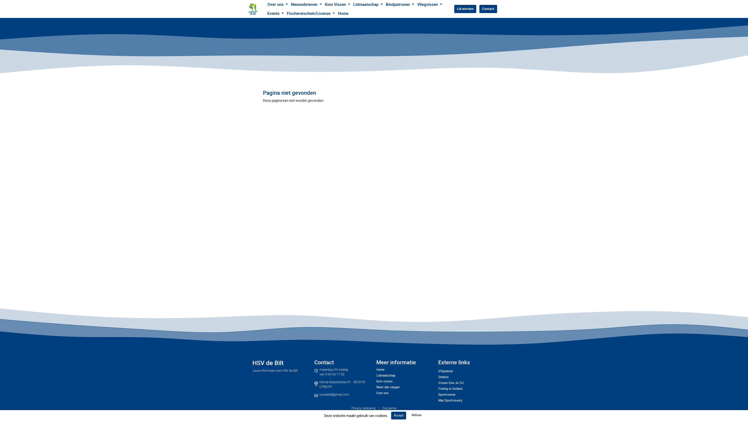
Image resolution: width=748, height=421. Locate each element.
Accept (398, 415)
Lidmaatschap (366, 4)
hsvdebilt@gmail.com (334, 394)
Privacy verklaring (364, 408)
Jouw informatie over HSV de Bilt (274, 370)
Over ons (276, 4)
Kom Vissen (336, 4)
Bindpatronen (398, 4)
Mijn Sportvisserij (450, 400)
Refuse (417, 415)
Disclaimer (389, 408)
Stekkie (443, 377)
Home (343, 13)
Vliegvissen (428, 4)
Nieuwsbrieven (304, 4)
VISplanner (445, 371)
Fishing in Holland (450, 389)
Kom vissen (384, 381)
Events (273, 13)
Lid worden (465, 9)
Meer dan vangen (388, 387)
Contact (488, 9)
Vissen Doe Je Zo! (451, 383)
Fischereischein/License (309, 13)
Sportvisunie (446, 394)
